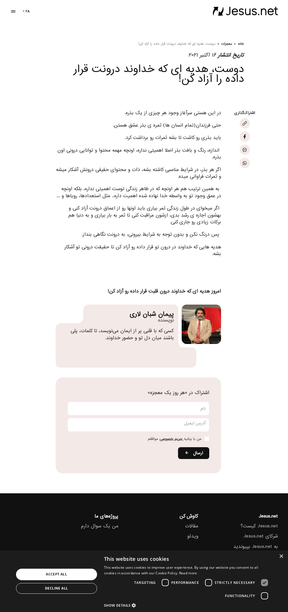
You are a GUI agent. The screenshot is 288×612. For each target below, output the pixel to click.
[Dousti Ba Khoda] (245, 11)
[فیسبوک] (245, 136)
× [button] (282, 556)
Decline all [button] (56, 588)
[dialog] (144, 581)
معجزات (226, 44)
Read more (188, 573)
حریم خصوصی (171, 439)
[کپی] (245, 123)
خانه (241, 44)
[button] (187, 605)
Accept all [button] (56, 574)
